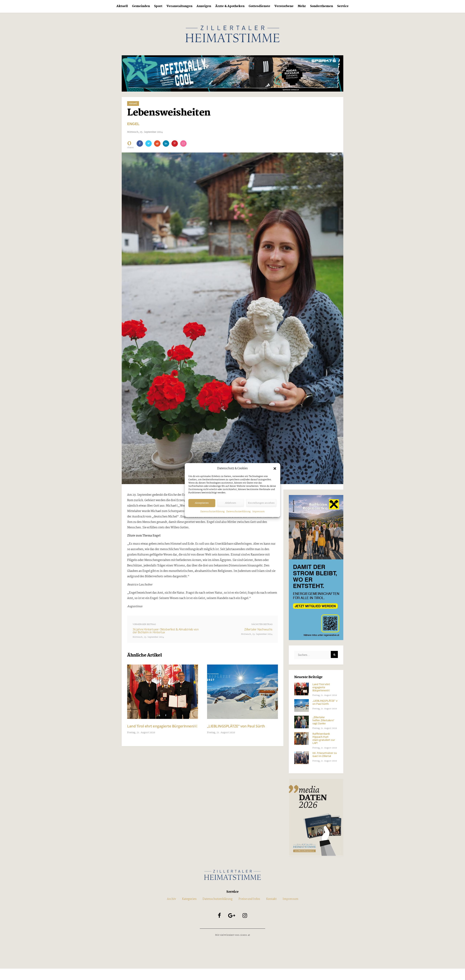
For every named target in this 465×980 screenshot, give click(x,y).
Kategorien (189, 899)
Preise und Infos (249, 899)
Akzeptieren (202, 503)
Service (343, 6)
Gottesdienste (259, 6)
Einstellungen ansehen (261, 503)
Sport (158, 6)
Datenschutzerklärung (212, 511)
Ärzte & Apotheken (229, 6)
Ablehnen (230, 503)
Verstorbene (284, 6)
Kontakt (271, 899)
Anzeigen (204, 6)
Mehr (302, 6)
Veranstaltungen (179, 6)
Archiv (171, 899)
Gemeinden (141, 6)
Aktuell (122, 6)
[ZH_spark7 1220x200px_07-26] (232, 73)
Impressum (258, 511)
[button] (275, 468)
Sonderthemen (321, 6)
